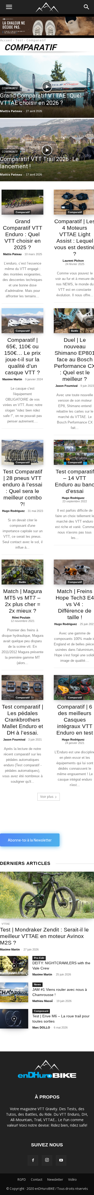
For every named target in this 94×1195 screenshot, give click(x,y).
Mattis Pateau (12, 254)
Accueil (6, 40)
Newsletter (55, 1179)
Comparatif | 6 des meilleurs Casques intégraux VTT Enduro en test (74, 720)
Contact (36, 1179)
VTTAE (6, 923)
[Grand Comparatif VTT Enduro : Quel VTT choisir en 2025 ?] (22, 202)
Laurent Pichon (73, 260)
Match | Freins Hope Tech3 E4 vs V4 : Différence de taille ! (75, 604)
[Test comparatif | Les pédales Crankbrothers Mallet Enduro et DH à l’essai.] (22, 687)
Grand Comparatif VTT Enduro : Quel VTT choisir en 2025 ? (22, 234)
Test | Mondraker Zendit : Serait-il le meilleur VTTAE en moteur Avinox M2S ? (44, 936)
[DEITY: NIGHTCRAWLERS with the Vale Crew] (14, 966)
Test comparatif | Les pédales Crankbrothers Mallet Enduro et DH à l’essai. (22, 720)
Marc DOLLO (41, 1027)
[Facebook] (33, 1160)
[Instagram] (47, 1160)
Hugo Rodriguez (13, 510)
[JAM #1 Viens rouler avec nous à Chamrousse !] (14, 992)
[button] (86, 7)
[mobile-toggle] (9, 7)
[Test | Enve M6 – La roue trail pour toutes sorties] (14, 1019)
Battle (74, 330)
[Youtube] (61, 1160)
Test (19, 40)
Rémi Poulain (21, 617)
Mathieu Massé (42, 1001)
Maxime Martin (12, 379)
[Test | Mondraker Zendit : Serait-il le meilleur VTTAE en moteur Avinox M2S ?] (47, 895)
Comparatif (10, 88)
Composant (41, 1011)
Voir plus (46, 796)
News (37, 984)
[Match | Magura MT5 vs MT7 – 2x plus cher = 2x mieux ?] (22, 572)
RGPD (21, 1179)
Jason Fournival (66, 385)
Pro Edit (39, 957)
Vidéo (72, 1179)
